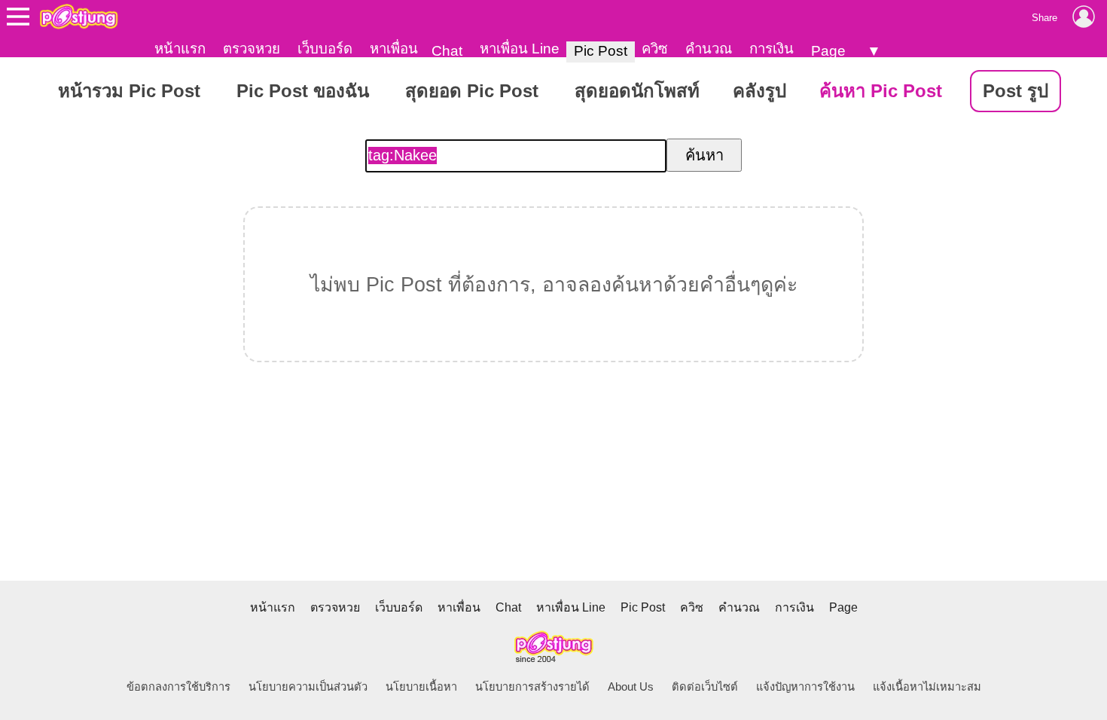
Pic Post (600, 51)
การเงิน (771, 48)
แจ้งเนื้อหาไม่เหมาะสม (927, 687)
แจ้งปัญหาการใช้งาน (805, 687)
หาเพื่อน (394, 48)
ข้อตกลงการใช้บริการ (178, 687)
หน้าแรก (180, 48)
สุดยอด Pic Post (471, 91)
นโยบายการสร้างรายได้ (532, 687)
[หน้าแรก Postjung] (78, 16)
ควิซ (655, 48)
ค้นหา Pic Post (880, 91)
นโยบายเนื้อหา (421, 687)
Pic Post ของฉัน (302, 91)
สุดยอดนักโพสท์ (637, 91)
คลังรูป (759, 91)
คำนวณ (708, 48)
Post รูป (1015, 91)
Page (828, 51)
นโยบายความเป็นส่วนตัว (308, 687)
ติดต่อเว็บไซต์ (705, 687)
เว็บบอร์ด (324, 48)
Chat (447, 51)
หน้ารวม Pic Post (129, 91)
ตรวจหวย (251, 48)
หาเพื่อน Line (520, 48)
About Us (631, 687)
